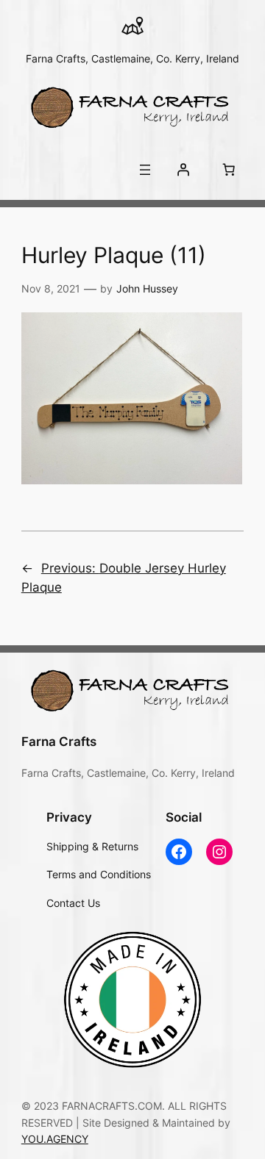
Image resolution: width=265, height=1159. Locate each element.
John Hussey (147, 288)
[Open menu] (145, 170)
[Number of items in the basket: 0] (228, 169)
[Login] (183, 169)
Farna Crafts (58, 741)
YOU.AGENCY (54, 1139)
